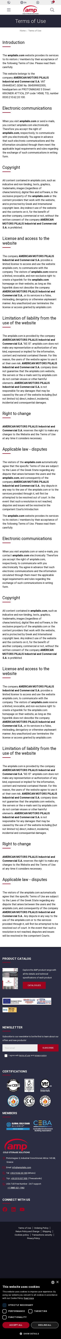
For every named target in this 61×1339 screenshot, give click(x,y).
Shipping (46, 1231)
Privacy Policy (33, 1238)
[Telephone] (8, 2)
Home (23, 30)
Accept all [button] (15, 1325)
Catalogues (34, 985)
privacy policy (41, 1055)
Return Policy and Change (27, 1231)
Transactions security (42, 1235)
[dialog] (30, 1308)
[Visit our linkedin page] (13, 1209)
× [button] (57, 1282)
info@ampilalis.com (21, 1167)
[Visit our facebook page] (4, 1209)
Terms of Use (34, 30)
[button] (30, 1333)
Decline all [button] (44, 1325)
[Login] (37, 2)
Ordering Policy (41, 1228)
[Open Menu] (9, 10)
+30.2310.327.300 (19, 1178)
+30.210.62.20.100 (18, 1173)
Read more (29, 1298)
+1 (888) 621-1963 (15, 1187)
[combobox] (52, 1282)
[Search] (52, 10)
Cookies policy (22, 1235)
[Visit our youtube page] (22, 1209)
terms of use (24, 1055)
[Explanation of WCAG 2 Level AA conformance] (9, 1009)
